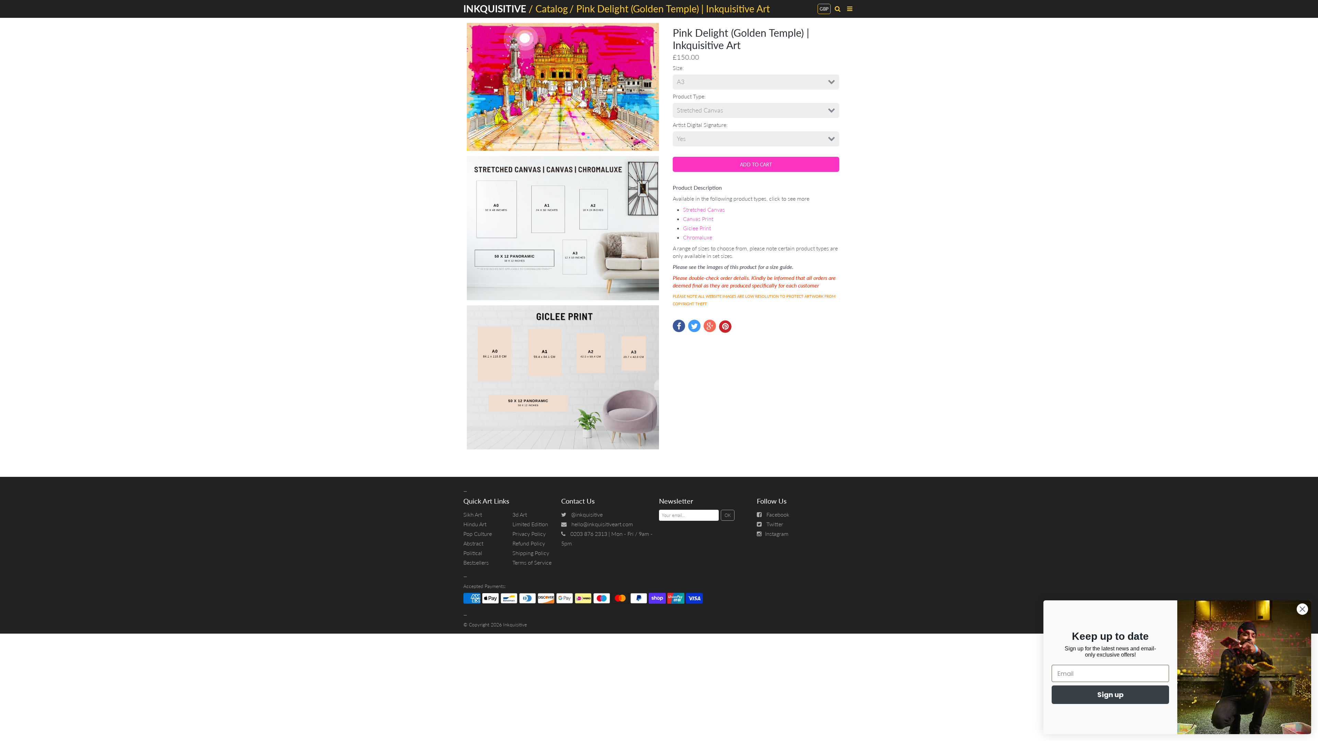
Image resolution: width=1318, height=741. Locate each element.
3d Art (519, 514)
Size (677, 67)
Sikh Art (472, 514)
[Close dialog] (1302, 609)
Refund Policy (528, 543)
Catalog (551, 8)
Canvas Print (698, 218)
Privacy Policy (529, 533)
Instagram (776, 533)
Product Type (688, 96)
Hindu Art (474, 524)
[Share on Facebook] (679, 326)
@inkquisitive (587, 514)
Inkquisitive (515, 624)
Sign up (1110, 694)
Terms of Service (532, 562)
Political (472, 553)
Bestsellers (476, 562)
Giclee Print (697, 228)
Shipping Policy (530, 553)
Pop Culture (477, 533)
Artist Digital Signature (699, 124)
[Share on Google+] (710, 326)
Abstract (473, 543)
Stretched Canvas (704, 209)
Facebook (777, 514)
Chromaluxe (697, 237)
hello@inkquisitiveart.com (602, 524)
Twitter (774, 524)
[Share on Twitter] (694, 326)
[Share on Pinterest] (725, 326)
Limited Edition (530, 524)
